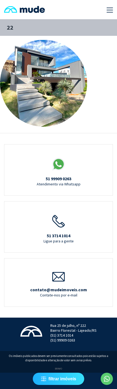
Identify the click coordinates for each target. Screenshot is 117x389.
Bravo (58, 369)
